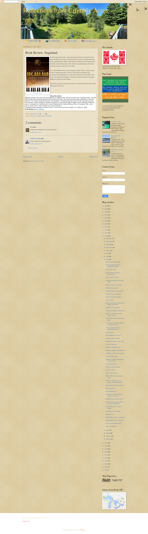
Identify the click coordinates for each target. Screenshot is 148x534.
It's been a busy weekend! (113, 338)
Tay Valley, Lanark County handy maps (115, 319)
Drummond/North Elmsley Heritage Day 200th (113, 265)
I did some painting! (111, 344)
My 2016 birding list (111, 391)
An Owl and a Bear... (111, 269)
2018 (106, 230)
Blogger (82, 530)
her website (40, 109)
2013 (106, 449)
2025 (106, 209)
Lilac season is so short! (112, 277)
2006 (106, 470)
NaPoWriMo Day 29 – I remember (115, 417)
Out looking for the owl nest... (114, 335)
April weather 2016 (111, 426)
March (108, 433)
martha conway (41, 116)
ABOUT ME (26, 521)
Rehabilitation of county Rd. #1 (114, 399)
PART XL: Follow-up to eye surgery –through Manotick (114, 381)
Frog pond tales (110, 414)
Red (31, 127)
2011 (106, 455)
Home (60, 156)
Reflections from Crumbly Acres (65, 10)
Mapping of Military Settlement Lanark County (115, 360)
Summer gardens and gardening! (114, 291)
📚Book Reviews (89, 40)
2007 (106, 467)
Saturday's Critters (116, 122)
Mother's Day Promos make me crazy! (114, 376)
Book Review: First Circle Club (115, 341)
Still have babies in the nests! (114, 285)
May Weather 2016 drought (113, 262)
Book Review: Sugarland (113, 308)
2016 (106, 236)
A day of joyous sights (112, 356)
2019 (106, 227)
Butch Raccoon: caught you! (113, 294)
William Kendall (35, 138)
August (108, 250)
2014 (106, 446)
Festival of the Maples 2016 (113, 423)
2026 (106, 206)
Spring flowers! (110, 332)
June (107, 256)
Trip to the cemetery (111, 364)
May (107, 259)
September (109, 247)
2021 (106, 221)
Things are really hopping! (113, 367)
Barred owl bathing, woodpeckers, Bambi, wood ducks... (115, 303)
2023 (106, 215)
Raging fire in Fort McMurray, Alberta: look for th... (114, 395)
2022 (106, 218)
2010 (106, 458)
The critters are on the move (117, 150)
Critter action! (110, 300)
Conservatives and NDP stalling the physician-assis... (115, 323)
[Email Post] (45, 114)
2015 (106, 443)
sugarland (48, 116)
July (107, 253)
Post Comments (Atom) (37, 161)
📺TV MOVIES (53, 40)
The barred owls (110, 388)
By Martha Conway (37, 93)
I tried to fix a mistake (112, 373)
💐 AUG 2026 (70, 40)
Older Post (94, 156)
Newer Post (27, 156)
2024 (106, 212)
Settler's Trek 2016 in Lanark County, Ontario (114, 314)
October (108, 244)
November (109, 241)
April (107, 430)
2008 (106, 464)
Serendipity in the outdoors (113, 411)
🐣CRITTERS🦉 (33, 40)
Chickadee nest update (112, 288)
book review (33, 116)
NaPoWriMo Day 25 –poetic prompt (113, 407)
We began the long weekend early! (115, 311)
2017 (106, 233)
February (108, 436)
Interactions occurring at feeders (115, 385)
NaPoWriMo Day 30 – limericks (115, 420)
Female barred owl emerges (113, 297)
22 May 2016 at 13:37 (36, 144)
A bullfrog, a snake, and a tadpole (115, 353)
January (108, 439)
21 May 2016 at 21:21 (36, 132)
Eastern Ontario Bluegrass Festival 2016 (113, 273)
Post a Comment (32, 148)
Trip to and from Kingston (115, 136)
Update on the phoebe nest (113, 347)
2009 (106, 461)
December (109, 238)
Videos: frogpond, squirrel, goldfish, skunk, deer (113, 328)
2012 (106, 452)
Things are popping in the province (115, 350)
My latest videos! (110, 370)
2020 (106, 224)
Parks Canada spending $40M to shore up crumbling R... (114, 402)
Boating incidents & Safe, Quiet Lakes (115, 281)
